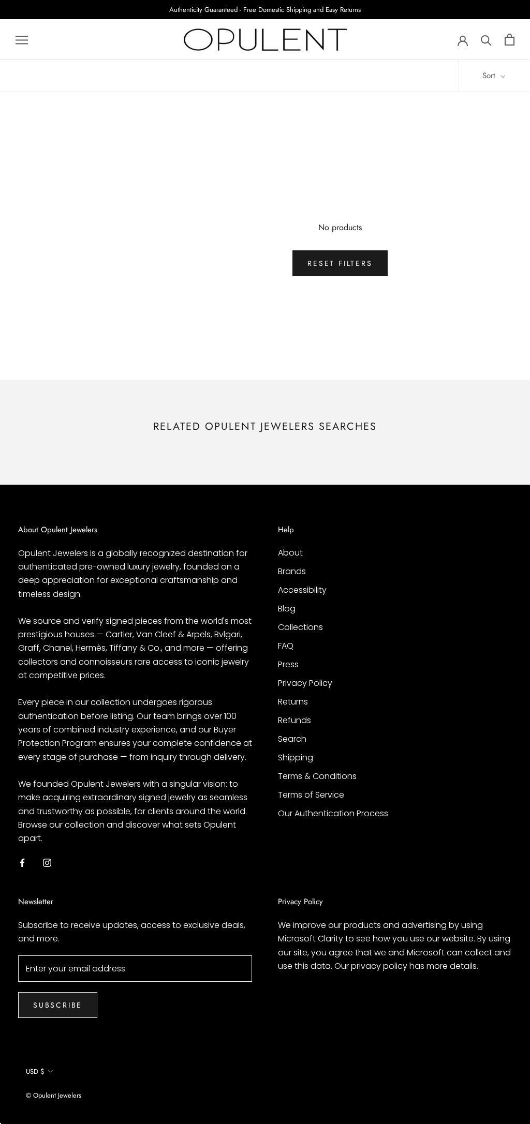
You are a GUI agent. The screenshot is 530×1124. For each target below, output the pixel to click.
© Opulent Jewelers (53, 1095)
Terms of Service (311, 795)
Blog (287, 609)
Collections (300, 627)
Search (292, 739)
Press (288, 664)
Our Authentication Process (333, 813)
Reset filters (339, 263)
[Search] (486, 39)
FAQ (285, 646)
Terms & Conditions (317, 776)
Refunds (294, 720)
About (290, 553)
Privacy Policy (305, 683)
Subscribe (57, 1005)
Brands (292, 571)
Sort (490, 75)
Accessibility (302, 590)
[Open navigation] (22, 39)
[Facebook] (22, 863)
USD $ (35, 1071)
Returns (293, 702)
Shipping (295, 757)
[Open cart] (509, 40)
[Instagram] (47, 863)
